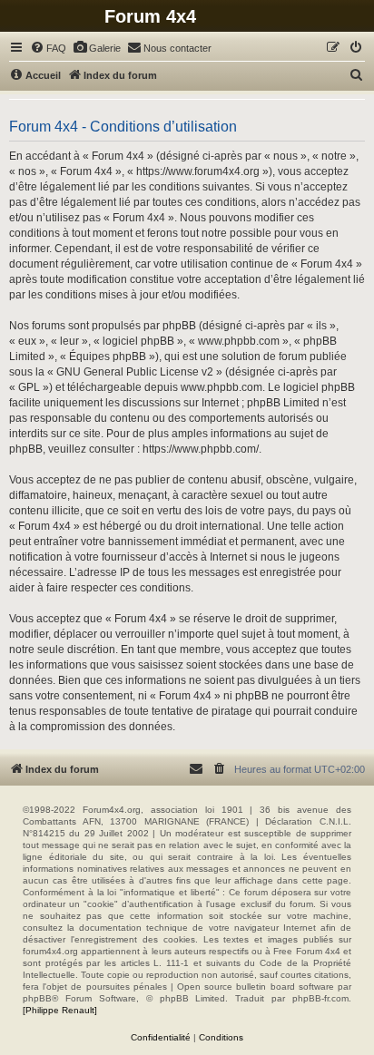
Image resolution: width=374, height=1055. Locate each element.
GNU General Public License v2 (134, 372)
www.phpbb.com (221, 387)
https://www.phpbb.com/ (201, 449)
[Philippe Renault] (60, 1010)
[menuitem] (48, 48)
